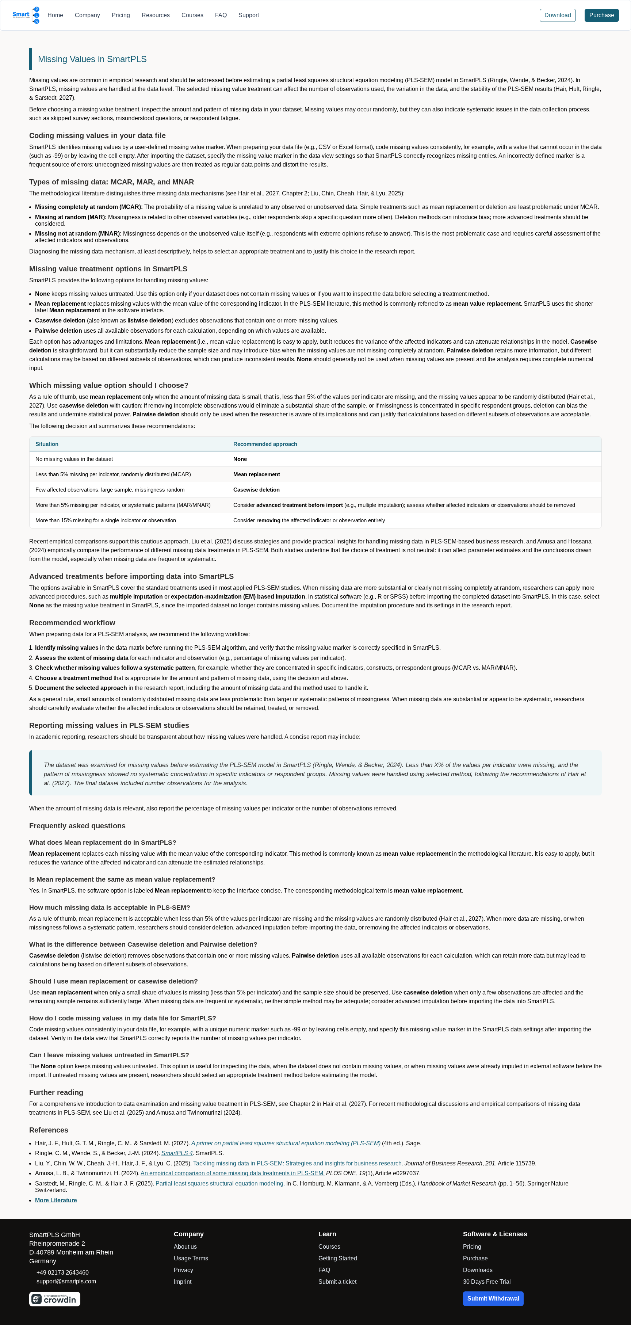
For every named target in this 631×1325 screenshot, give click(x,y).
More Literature (56, 1200)
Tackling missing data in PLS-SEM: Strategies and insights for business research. (298, 1163)
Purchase (475, 1258)
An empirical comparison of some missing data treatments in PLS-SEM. (233, 1173)
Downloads (478, 1270)
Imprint (182, 1282)
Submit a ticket (337, 1282)
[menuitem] (55, 15)
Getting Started (337, 1258)
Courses (329, 1247)
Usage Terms (191, 1258)
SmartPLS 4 (177, 1153)
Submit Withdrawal (493, 1298)
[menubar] (153, 15)
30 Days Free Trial (487, 1282)
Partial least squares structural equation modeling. (220, 1183)
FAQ (324, 1270)
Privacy (183, 1270)
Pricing (472, 1247)
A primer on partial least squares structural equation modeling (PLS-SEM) (285, 1143)
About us (185, 1247)
